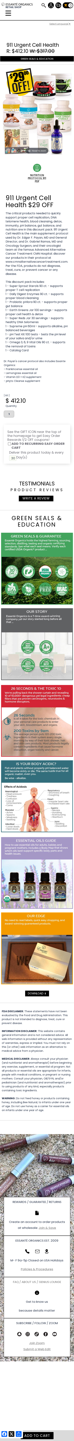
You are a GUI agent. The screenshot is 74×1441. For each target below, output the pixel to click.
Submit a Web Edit (37, 1349)
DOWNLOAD (37, 993)
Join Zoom (37, 1343)
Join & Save (47, 1228)
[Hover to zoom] (37, 111)
